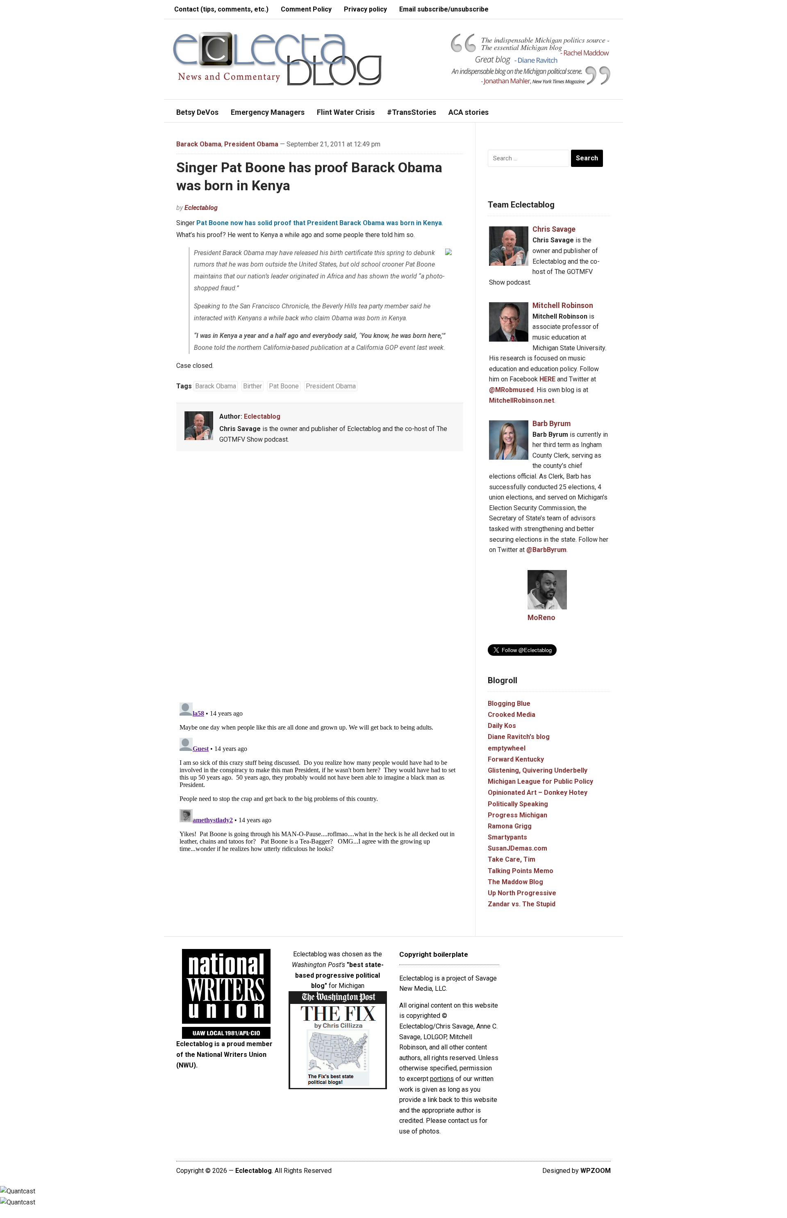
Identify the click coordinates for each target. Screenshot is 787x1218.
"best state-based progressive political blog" (339, 975)
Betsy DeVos (197, 112)
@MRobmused (511, 390)
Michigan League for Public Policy (540, 781)
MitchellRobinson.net (521, 400)
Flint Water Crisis (346, 112)
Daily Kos (502, 726)
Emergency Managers (268, 112)
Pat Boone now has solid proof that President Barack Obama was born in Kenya (319, 223)
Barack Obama (198, 144)
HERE (547, 379)
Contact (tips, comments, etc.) (221, 9)
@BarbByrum (546, 550)
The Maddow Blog (515, 882)
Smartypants (507, 837)
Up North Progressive (522, 893)
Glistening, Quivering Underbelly (537, 770)
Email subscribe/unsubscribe (444, 9)
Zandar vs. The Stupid (521, 904)
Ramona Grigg (510, 826)
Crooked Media (511, 714)
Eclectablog (201, 208)
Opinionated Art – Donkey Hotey (537, 792)
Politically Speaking (518, 804)
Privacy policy (365, 9)
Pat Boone (284, 386)
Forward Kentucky (516, 759)
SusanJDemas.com (517, 848)
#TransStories (411, 112)
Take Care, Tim (511, 859)
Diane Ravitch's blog (519, 737)
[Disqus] (319, 578)
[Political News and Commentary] (277, 58)
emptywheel (506, 748)
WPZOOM (595, 1171)
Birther (252, 386)
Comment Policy (306, 9)
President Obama (251, 144)
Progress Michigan (517, 815)
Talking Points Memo (520, 871)
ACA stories (468, 112)
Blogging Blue (509, 703)
